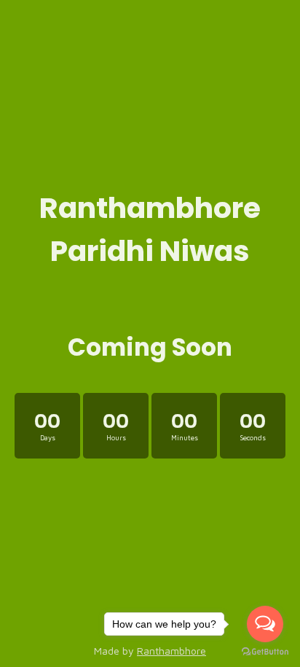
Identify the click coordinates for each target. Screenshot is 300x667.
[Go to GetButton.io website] (265, 652)
